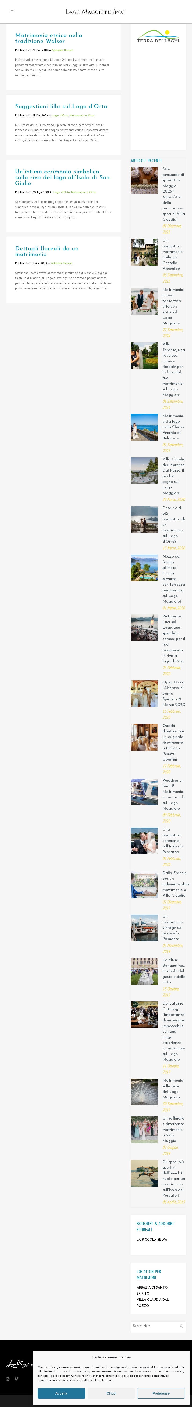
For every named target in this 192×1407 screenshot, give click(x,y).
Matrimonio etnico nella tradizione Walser (48, 38)
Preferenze (161, 1393)
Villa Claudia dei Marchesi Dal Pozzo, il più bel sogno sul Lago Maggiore (173, 476)
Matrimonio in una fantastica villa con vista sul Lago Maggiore (172, 306)
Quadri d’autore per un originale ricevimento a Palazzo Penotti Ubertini (173, 742)
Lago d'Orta (60, 115)
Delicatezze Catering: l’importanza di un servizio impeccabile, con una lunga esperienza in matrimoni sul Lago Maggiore (173, 1031)
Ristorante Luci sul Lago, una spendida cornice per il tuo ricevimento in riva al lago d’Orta (173, 638)
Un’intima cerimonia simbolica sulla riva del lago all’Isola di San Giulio (62, 178)
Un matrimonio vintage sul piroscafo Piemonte (172, 928)
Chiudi (111, 1393)
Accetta (61, 1393)
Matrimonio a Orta (82, 115)
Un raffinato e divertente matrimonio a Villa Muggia (173, 1129)
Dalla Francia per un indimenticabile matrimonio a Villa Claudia (175, 884)
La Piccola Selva (152, 1240)
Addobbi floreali (62, 50)
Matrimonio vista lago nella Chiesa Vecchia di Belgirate (173, 427)
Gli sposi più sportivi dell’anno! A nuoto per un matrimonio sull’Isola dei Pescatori (173, 1179)
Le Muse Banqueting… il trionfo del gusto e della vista (173, 971)
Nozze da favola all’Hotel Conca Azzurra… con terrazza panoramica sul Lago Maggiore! (173, 579)
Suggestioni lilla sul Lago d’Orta (61, 107)
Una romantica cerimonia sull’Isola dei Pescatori (173, 841)
